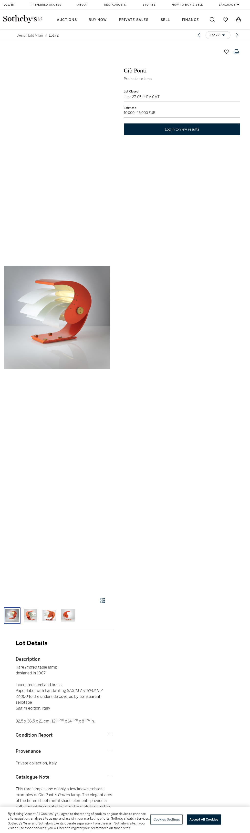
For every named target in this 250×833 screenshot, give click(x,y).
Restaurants (115, 4)
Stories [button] (149, 4)
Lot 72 (54, 35)
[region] (125, 820)
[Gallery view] (102, 600)
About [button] (82, 4)
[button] (57, 317)
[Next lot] (237, 35)
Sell (165, 20)
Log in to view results (182, 129)
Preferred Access (46, 4)
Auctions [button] (67, 20)
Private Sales (133, 20)
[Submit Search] (212, 19)
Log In (9, 4)
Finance (190, 20)
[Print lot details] (236, 52)
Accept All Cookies (203, 819)
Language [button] (227, 4)
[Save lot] (226, 52)
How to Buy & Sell (187, 4)
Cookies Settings (167, 819)
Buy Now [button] (98, 20)
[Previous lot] (199, 35)
